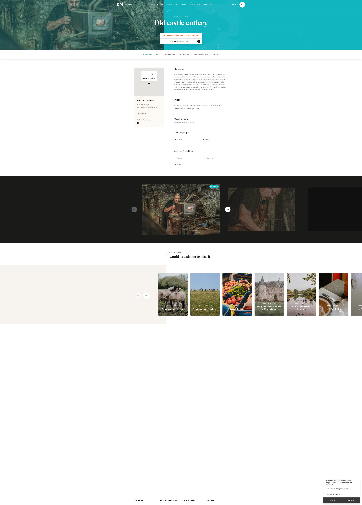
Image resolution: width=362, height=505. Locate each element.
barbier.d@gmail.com (144, 120)
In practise (194, 4)
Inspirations (165, 4)
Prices (157, 54)
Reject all (332, 500)
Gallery (216, 54)
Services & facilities (201, 54)
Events (184, 4)
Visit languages (184, 54)
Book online (207, 4)
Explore (153, 4)
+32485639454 (141, 113)
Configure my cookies (333, 494)
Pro (176, 4)
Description (147, 54)
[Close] (152, 74)
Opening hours (169, 54)
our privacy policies (343, 489)
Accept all (351, 500)
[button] (134, 209)
